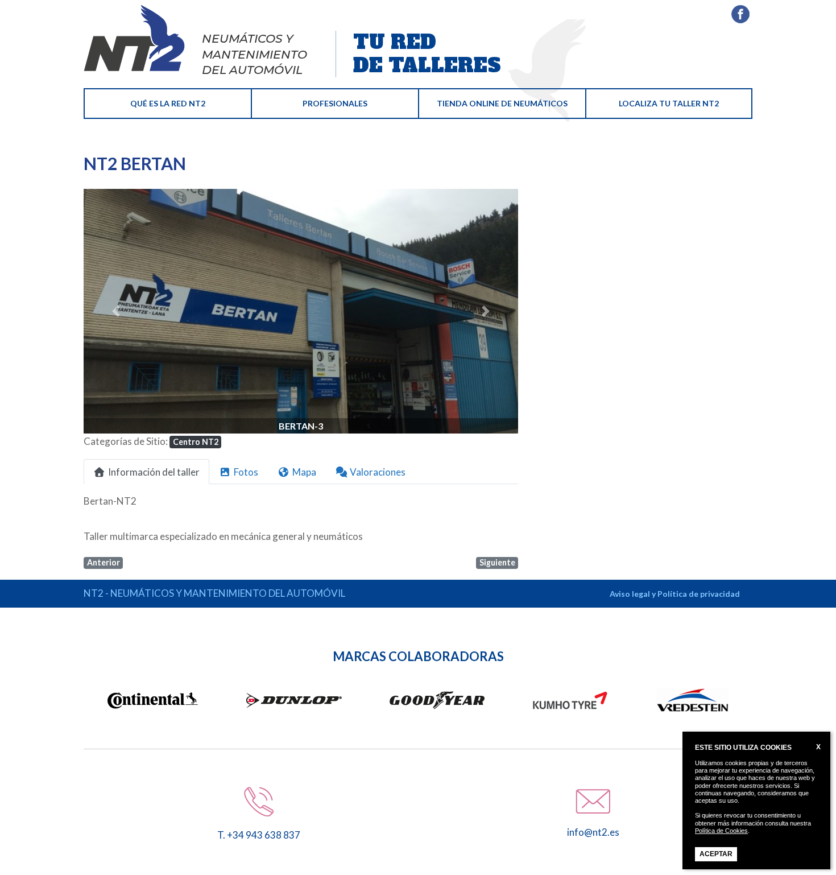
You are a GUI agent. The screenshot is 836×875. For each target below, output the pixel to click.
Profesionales (335, 103)
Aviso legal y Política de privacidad (675, 594)
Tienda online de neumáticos (502, 103)
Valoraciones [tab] (377, 472)
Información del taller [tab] (154, 472)
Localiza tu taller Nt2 (669, 103)
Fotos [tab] (246, 472)
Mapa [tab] (304, 472)
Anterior (103, 562)
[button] (116, 311)
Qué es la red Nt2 (167, 103)
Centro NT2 (195, 442)
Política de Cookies (721, 830)
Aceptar (716, 854)
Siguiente (497, 562)
